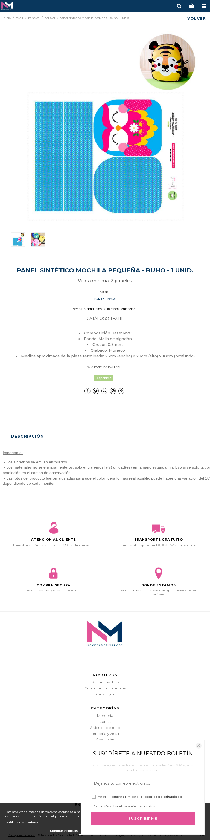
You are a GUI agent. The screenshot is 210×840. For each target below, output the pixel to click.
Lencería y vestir (105, 733)
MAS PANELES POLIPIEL (104, 366)
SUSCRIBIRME (142, 818)
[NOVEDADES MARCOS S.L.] (7, 6)
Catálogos (105, 694)
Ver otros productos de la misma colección (104, 309)
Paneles (104, 291)
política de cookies (21, 822)
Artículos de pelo (105, 727)
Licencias (105, 721)
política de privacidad (163, 797)
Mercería (105, 715)
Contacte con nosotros (105, 688)
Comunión (105, 739)
